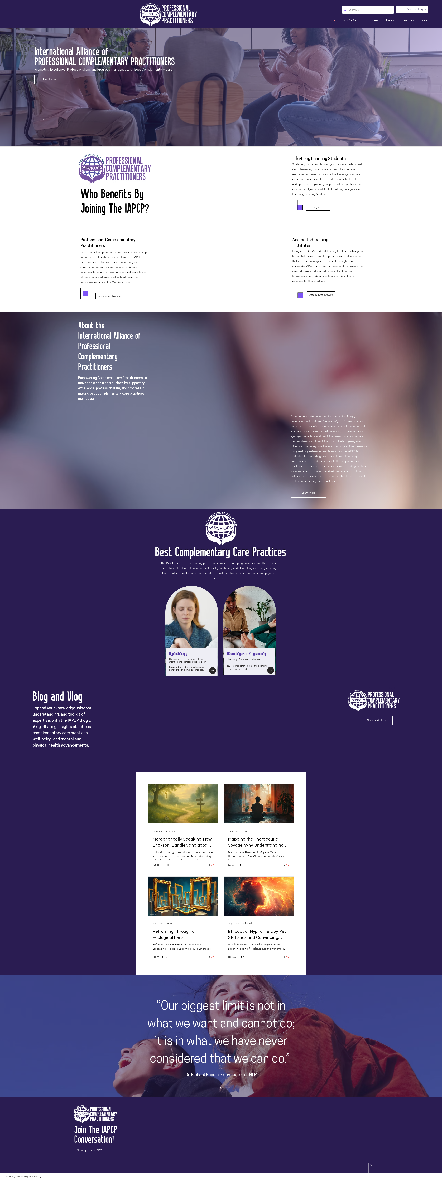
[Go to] (212, 670)
